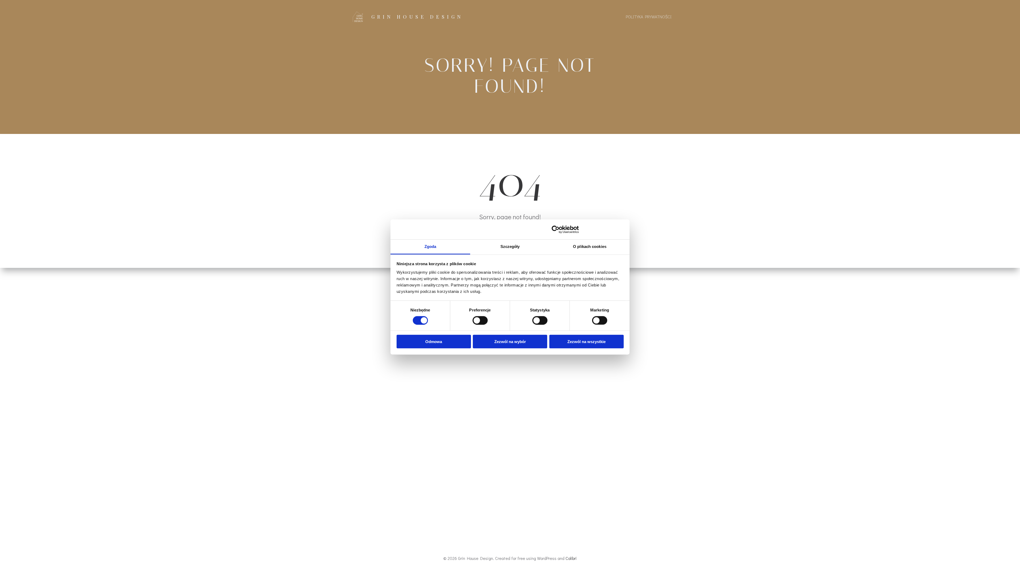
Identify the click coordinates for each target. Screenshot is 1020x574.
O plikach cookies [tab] (589, 246)
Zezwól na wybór (510, 341)
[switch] (480, 319)
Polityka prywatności (649, 16)
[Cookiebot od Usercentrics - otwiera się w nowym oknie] (555, 229)
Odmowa (433, 341)
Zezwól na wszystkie (586, 341)
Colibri (571, 558)
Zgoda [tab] (430, 246)
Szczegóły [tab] (510, 246)
